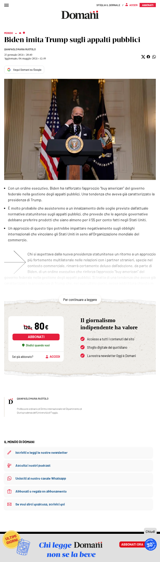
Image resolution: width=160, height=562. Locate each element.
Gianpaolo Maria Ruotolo (20, 49)
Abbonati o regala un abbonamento (41, 491)
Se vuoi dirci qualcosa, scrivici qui (40, 504)
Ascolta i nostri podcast (32, 465)
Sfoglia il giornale (108, 5)
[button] (143, 57)
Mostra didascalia (80, 129)
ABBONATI (36, 337)
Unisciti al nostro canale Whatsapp (40, 478)
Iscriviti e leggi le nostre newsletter (41, 452)
